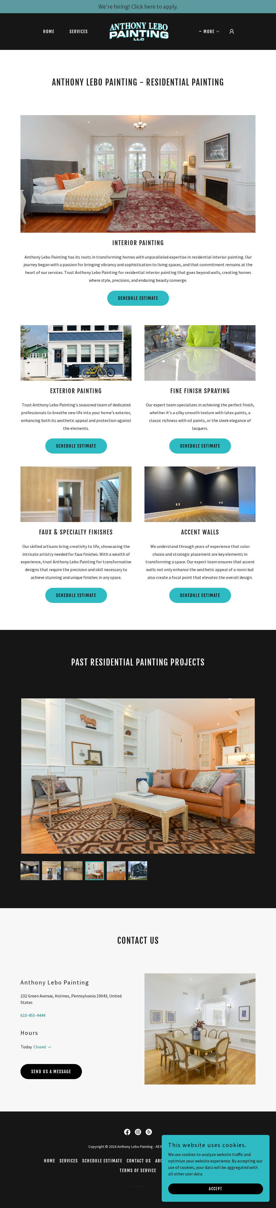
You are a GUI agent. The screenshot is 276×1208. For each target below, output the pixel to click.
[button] (209, 31)
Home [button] (49, 1161)
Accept (215, 1188)
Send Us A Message (51, 1071)
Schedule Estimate (138, 298)
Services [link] (79, 31)
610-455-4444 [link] (32, 1015)
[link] (138, 31)
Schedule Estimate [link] (102, 1161)
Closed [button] (39, 1046)
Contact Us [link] (139, 1161)
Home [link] (48, 31)
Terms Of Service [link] (138, 1170)
